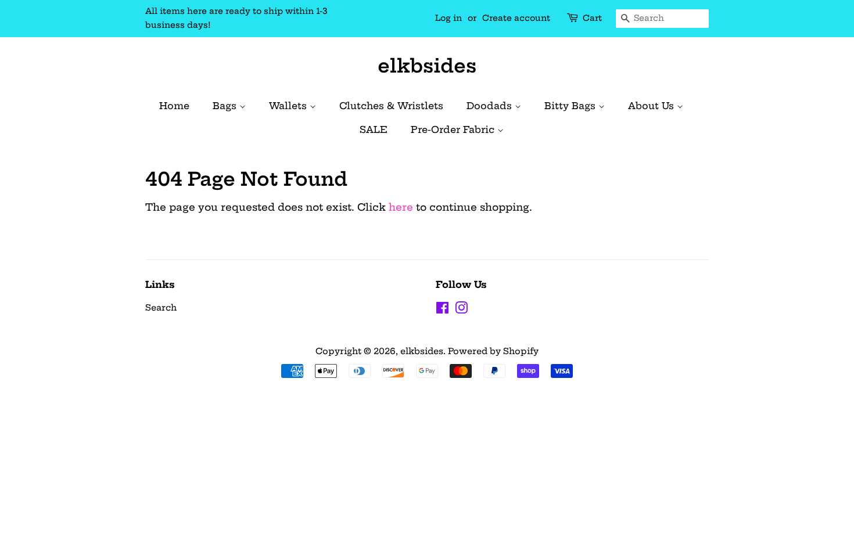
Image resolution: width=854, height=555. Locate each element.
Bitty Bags (571, 105)
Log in (448, 18)
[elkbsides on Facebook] (442, 310)
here (401, 207)
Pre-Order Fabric (454, 129)
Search (161, 307)
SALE (373, 129)
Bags (226, 105)
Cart (592, 18)
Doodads (491, 105)
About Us (652, 105)
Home (174, 105)
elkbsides (427, 66)
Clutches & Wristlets (391, 105)
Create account (516, 18)
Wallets (289, 105)
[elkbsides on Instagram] (461, 310)
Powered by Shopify (493, 351)
